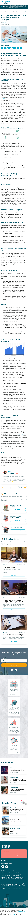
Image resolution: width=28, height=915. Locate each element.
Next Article (21, 487)
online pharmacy (21, 911)
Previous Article (6, 487)
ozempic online (12, 914)
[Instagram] (12, 670)
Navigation (5, 856)
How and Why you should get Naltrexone (14, 908)
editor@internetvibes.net (6, 863)
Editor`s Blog (17, 856)
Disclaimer (17, 853)
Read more (17, 509)
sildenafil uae (23, 913)
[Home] (6, 2)
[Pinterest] (16, 670)
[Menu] (25, 2)
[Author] (17, 473)
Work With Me (6, 853)
